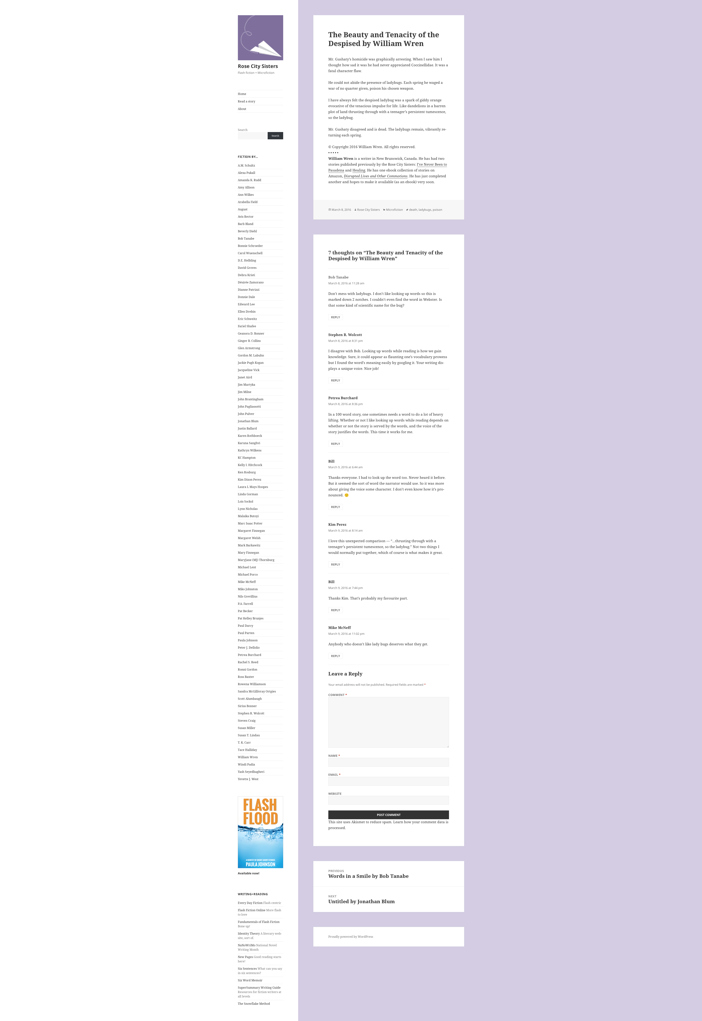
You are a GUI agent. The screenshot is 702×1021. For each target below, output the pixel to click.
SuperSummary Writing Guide (259, 988)
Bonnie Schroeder (250, 246)
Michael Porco (248, 574)
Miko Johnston (248, 589)
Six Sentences (247, 969)
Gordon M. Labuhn (251, 355)
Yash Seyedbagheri (251, 772)
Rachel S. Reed (248, 662)
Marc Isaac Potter (250, 523)
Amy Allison (246, 187)
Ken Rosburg (247, 472)
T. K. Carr (244, 743)
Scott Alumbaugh (250, 699)
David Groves (247, 268)
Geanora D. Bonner (251, 333)
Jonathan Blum (248, 421)
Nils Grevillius (247, 596)
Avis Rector (246, 217)
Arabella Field (248, 202)
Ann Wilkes (246, 195)
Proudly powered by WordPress (350, 937)
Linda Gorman (248, 494)
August (243, 209)
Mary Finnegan (248, 553)
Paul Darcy (245, 626)
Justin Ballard (247, 428)
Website (334, 794)
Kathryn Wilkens (249, 450)
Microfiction (394, 210)
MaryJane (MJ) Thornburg (256, 560)
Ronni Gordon (247, 669)
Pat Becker (245, 611)
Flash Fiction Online (251, 910)
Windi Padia (246, 764)
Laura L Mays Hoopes (253, 487)
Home (242, 94)
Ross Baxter (246, 677)
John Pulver (246, 414)
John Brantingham (250, 399)
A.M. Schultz (246, 165)
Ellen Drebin (247, 312)
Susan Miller (246, 728)
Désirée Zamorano (251, 282)
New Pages (245, 957)
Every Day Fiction (250, 903)
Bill (331, 461)
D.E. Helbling (247, 260)
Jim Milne (244, 392)
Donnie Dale (246, 297)
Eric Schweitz (247, 319)
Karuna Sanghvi (249, 443)
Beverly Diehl (247, 231)
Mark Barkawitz (249, 545)
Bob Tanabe (246, 238)
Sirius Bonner (247, 706)
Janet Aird (245, 377)
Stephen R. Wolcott (251, 713)
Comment (337, 695)
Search (243, 130)
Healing (358, 170)
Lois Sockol (245, 501)
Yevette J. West (248, 779)
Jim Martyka (246, 385)
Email (334, 775)
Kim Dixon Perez (249, 480)
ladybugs (425, 210)
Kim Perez (337, 524)
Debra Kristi (246, 275)
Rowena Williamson (252, 684)
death (413, 210)
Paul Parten (246, 633)
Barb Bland (245, 224)
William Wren (248, 757)
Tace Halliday (247, 750)
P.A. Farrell (245, 604)
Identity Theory (249, 934)
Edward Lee (246, 304)
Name (334, 756)
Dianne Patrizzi (248, 290)
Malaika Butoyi (248, 516)
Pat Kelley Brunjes (250, 618)
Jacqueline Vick (248, 370)
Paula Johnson (248, 640)
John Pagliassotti (249, 406)
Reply (335, 317)
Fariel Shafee (247, 326)
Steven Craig (247, 721)
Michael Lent (247, 567)
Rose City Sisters (258, 66)
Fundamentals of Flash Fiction (259, 922)
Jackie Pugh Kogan (251, 363)
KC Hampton (247, 458)
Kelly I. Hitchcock (250, 465)
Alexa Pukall (246, 173)
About (242, 109)
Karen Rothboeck (250, 436)
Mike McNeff (247, 582)
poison (437, 210)
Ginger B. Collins (249, 341)
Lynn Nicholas (248, 509)
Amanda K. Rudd (249, 180)
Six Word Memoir (250, 980)
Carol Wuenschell (250, 253)
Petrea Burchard (249, 655)
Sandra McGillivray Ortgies (257, 691)
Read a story (246, 101)
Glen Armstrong (249, 348)
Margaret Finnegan (251, 531)
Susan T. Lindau (249, 735)
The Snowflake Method (254, 1004)
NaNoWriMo (246, 945)
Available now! (248, 873)
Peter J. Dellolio (249, 648)
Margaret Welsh (249, 538)
